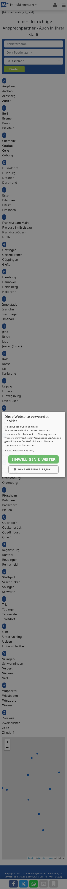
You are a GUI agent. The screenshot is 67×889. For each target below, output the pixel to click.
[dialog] (33, 444)
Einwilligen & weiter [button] (33, 459)
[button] (33, 450)
